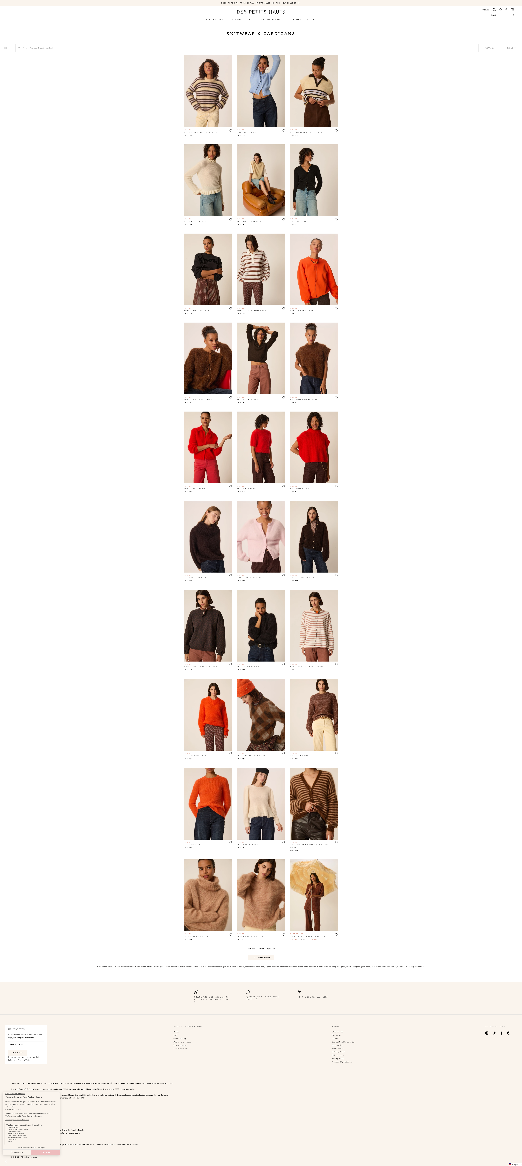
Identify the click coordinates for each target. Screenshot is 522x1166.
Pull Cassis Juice (193, 845)
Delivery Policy (338, 1052)
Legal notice (337, 1045)
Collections (22, 48)
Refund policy (338, 1055)
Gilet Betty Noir (299, 221)
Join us (335, 1038)
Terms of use (337, 1048)
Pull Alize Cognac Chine (304, 399)
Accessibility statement (342, 1062)
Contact (176, 1032)
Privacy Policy (338, 1058)
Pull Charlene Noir (248, 667)
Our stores (336, 1035)
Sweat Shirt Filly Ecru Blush (307, 667)
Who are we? (337, 1032)
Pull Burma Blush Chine (250, 936)
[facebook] (501, 1032)
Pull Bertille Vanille (249, 221)
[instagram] (486, 1032)
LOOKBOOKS (294, 19)
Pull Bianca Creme (247, 845)
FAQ (175, 1035)
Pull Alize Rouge (299, 488)
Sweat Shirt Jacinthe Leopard (201, 667)
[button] (230, 130)
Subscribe (17, 1053)
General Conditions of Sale (343, 1042)
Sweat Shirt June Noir (197, 310)
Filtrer (490, 48)
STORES (311, 19)
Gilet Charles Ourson (302, 578)
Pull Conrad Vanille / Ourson (201, 132)
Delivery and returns (182, 1042)
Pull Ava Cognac (299, 756)
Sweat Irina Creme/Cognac (252, 310)
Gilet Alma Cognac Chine (198, 399)
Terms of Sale (24, 1060)
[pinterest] (508, 1032)
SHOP (251, 19)
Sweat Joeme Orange (301, 310)
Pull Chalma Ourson (195, 578)
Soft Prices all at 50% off (224, 19)
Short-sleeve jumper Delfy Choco (309, 936)
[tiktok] (494, 1032)
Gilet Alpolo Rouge (195, 488)
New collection (270, 19)
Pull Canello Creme (195, 221)
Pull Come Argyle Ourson (251, 756)
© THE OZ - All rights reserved (24, 1157)
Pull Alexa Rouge (247, 488)
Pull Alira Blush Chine (197, 936)
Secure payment (180, 1048)
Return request (180, 1045)
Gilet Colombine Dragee (250, 578)
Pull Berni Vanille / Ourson (306, 132)
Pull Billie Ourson (247, 399)
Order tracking (179, 1038)
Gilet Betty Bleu (246, 132)
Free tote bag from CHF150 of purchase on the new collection (261, 3)
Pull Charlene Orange (196, 756)
